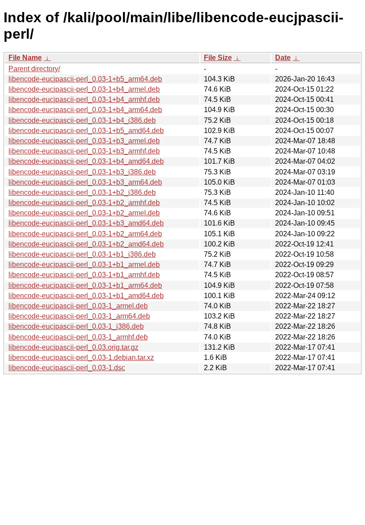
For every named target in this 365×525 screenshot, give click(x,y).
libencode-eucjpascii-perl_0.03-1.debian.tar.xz (81, 357)
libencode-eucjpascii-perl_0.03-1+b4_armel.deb (84, 89)
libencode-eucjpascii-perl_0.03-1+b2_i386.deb (82, 192)
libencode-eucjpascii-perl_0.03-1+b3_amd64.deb (86, 223)
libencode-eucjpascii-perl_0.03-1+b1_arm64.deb (85, 285)
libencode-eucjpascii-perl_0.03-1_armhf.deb (78, 337)
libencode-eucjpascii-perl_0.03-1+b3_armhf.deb (84, 151)
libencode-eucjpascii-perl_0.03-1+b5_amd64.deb (86, 130)
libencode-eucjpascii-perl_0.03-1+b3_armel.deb (84, 141)
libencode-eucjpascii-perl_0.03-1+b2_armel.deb (84, 213)
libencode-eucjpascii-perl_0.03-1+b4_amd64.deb (86, 161)
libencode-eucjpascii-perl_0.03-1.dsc (66, 368)
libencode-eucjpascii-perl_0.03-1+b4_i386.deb (82, 120)
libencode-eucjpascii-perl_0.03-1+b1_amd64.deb (86, 295)
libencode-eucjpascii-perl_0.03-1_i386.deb (76, 326)
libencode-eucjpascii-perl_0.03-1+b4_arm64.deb (85, 109)
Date (283, 57)
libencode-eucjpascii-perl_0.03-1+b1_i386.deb (82, 254)
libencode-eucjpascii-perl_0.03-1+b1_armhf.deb (84, 275)
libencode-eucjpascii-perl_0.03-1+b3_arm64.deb (85, 182)
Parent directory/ (34, 69)
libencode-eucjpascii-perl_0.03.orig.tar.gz (73, 347)
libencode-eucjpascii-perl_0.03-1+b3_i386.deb (82, 172)
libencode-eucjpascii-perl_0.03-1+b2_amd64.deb (86, 244)
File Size (218, 57)
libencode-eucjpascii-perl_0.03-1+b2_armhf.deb (84, 202)
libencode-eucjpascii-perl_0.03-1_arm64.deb (79, 316)
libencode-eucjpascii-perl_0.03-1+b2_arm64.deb (85, 234)
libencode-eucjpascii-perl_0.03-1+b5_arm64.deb (85, 79)
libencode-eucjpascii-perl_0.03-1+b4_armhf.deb (84, 99)
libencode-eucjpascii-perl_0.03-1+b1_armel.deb (84, 264)
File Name (25, 57)
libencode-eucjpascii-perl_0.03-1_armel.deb (78, 306)
